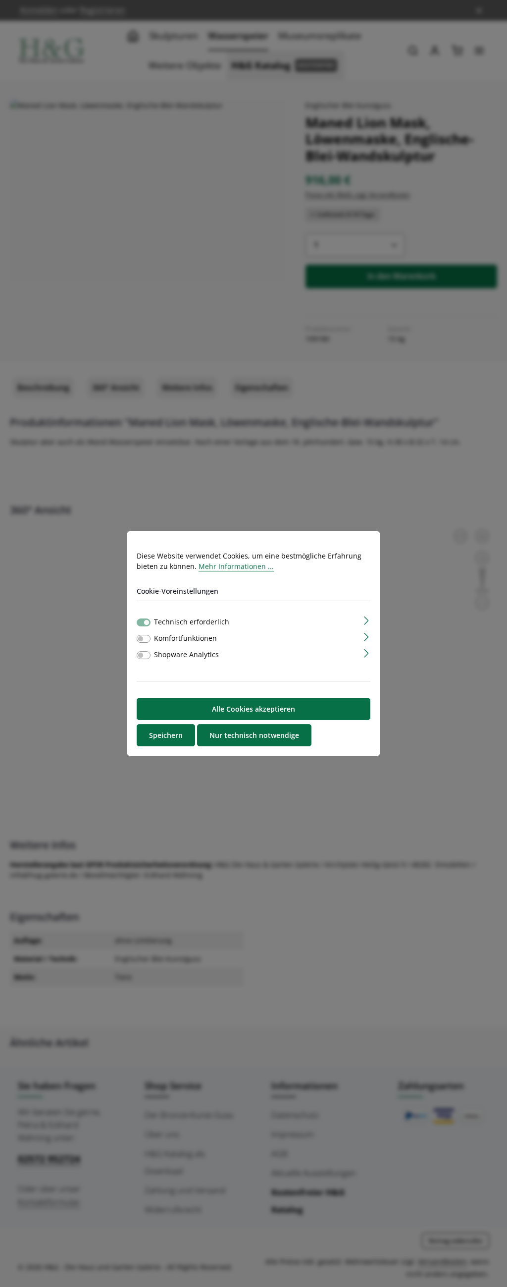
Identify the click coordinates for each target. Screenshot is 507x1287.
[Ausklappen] (366, 620)
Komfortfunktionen (185, 638)
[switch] (144, 639)
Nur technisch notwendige (254, 735)
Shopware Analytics (186, 654)
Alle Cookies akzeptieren (253, 709)
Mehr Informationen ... (236, 566)
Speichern (166, 735)
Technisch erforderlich (191, 621)
